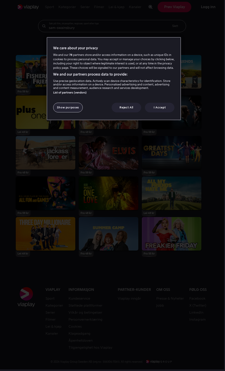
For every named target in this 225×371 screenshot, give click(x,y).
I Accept (160, 107)
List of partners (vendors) (70, 92)
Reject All (126, 107)
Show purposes (68, 107)
